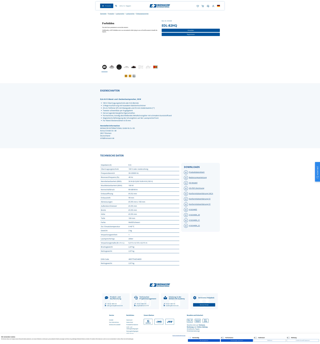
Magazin (128, 6)
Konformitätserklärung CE (199, 199)
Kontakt (111, 320)
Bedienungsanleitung (198, 177)
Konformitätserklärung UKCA (201, 193)
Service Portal (204, 305)
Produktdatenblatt (196, 172)
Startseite (103, 14)
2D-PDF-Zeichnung (196, 188)
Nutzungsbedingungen (132, 331)
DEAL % (122, 6)
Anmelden (191, 30)
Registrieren (191, 34)
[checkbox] (189, 337)
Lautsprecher (120, 14)
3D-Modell (193, 183)
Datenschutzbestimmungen (178, 335)
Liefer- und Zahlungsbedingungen (132, 327)
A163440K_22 (194, 225)
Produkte (111, 14)
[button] (213, 5)
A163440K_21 (194, 220)
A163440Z (193, 209)
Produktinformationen (132, 324)
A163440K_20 (194, 215)
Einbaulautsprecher (142, 14)
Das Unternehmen (114, 322)
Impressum (129, 320)
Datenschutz (129, 322)
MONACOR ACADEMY (114, 324)
